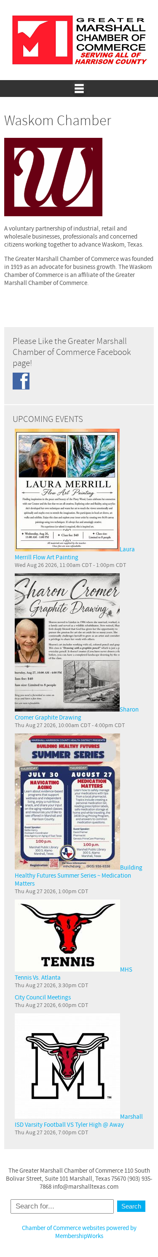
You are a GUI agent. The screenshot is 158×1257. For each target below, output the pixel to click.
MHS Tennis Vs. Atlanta (73, 974)
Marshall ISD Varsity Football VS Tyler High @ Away (79, 1121)
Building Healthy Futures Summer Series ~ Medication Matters (78, 876)
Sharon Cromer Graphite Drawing (77, 714)
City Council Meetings (43, 998)
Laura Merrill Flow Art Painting (75, 553)
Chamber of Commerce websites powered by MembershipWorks (79, 1232)
